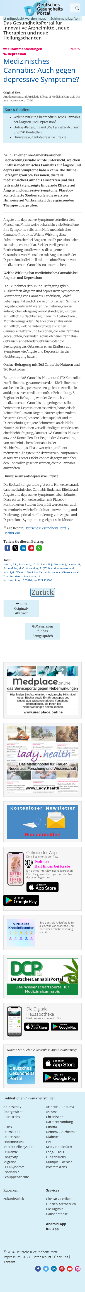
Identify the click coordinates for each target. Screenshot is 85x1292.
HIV (48, 1142)
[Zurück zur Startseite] (42, 7)
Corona (51, 1127)
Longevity (10, 1157)
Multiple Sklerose (59, 1162)
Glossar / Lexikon (59, 1198)
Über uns (61, 1257)
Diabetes (52, 1137)
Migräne (9, 1162)
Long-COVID (55, 1152)
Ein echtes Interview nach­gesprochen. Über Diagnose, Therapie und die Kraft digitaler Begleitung (49, 874)
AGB (26, 1257)
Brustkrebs (11, 1117)
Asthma (52, 1112)
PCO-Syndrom (13, 1167)
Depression (12, 1137)
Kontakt (9, 1262)
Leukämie (10, 1152)
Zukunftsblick (13, 1198)
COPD (7, 1127)
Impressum (12, 1257)
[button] (7, 548)
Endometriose (13, 1142)
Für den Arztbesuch (61, 1204)
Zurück (43, 592)
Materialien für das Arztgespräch (42, 631)
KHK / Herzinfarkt (59, 1147)
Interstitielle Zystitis (18, 1147)
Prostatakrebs (56, 1167)
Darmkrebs (11, 1132)
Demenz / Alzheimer (61, 1132)
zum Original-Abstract (21, 608)
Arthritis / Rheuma (60, 1107)
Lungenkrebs (56, 1157)
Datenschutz (41, 1257)
